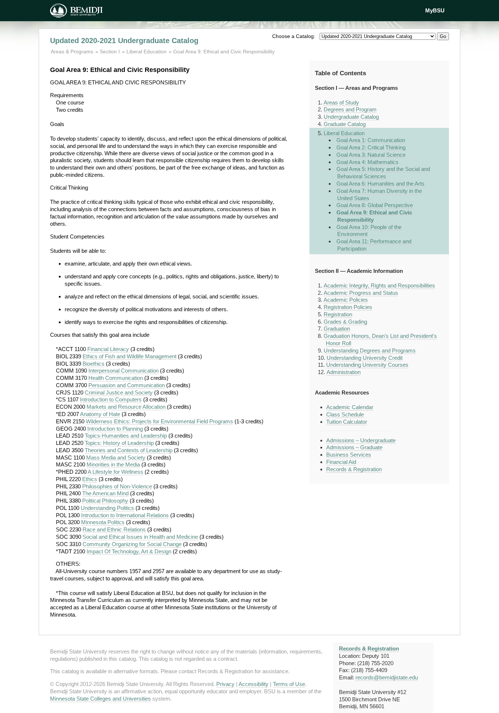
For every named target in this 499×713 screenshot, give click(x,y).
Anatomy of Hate (100, 414)
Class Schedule (345, 414)
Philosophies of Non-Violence (117, 486)
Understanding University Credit (365, 358)
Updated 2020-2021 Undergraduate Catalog (124, 41)
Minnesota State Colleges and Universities (100, 698)
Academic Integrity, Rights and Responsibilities (379, 285)
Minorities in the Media (113, 464)
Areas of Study (341, 102)
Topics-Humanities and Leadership (126, 435)
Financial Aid (341, 462)
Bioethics (93, 364)
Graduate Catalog (345, 124)
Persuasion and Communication (126, 385)
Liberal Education (146, 51)
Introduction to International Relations (125, 515)
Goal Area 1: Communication (370, 140)
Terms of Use (289, 684)
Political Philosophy (105, 500)
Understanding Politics (107, 508)
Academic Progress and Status (361, 293)
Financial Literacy (108, 349)
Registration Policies (348, 307)
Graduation (337, 328)
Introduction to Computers (111, 399)
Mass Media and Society (115, 457)
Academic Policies (346, 300)
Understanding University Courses (367, 365)
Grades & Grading (345, 322)
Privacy (225, 684)
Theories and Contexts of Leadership (128, 450)
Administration (344, 372)
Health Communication (115, 378)
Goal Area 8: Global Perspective (374, 205)
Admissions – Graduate (354, 447)
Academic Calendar (349, 407)
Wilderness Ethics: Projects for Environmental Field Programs (159, 421)
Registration (338, 314)
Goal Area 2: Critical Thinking (370, 147)
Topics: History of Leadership (119, 443)
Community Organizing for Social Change (132, 544)
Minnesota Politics (103, 522)
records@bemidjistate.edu (386, 677)
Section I (110, 51)
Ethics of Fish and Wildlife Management (129, 356)
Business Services (348, 454)
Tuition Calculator (346, 422)
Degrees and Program (350, 109)
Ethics (89, 479)
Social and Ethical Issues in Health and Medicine (140, 537)
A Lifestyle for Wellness (115, 472)
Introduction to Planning (115, 429)
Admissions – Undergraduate (361, 440)
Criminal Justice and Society (119, 392)
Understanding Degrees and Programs (370, 350)
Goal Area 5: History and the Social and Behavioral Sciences (383, 172)
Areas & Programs (73, 51)
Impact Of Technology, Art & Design (129, 551)
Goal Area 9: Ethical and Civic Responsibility (224, 51)
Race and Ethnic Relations (114, 529)
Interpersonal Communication (123, 370)
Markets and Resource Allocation (126, 407)
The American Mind (105, 493)
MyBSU (435, 10)
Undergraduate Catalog (351, 117)
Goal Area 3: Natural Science (370, 155)
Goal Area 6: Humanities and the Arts (380, 183)
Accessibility (253, 684)
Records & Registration (354, 469)
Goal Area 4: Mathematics (367, 162)
